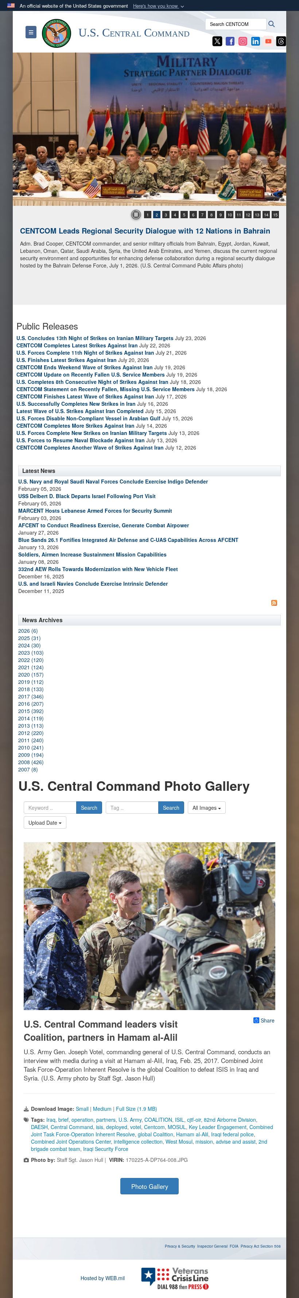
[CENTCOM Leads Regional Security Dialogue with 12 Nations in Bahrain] (149, 129)
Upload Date (43, 822)
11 (239, 214)
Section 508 (270, 1246)
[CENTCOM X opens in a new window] (217, 40)
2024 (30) (29, 645)
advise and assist (236, 1141)
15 (275, 214)
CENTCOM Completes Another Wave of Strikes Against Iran (90, 447)
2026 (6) (28, 630)
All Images (205, 807)
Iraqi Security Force (105, 1148)
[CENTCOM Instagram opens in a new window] (243, 40)
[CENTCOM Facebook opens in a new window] (230, 40)
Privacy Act (250, 1246)
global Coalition (155, 1134)
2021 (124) (31, 667)
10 (230, 214)
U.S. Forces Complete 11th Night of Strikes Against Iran (85, 352)
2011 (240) (31, 740)
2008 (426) (31, 762)
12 (248, 214)
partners (106, 1119)
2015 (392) (31, 711)
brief (63, 1119)
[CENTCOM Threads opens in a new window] (281, 40)
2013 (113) (31, 725)
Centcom (154, 1127)
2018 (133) (31, 689)
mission (204, 1141)
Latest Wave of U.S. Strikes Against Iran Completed (80, 411)
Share (268, 1020)
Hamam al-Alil (192, 1134)
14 (266, 214)
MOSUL (177, 1127)
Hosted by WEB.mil (103, 1278)
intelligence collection (138, 1141)
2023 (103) (31, 652)
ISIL (179, 1119)
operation (82, 1119)
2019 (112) (31, 681)
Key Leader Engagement (217, 1127)
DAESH (39, 1127)
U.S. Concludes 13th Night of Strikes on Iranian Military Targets (95, 338)
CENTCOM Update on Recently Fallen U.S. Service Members (90, 374)
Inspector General (212, 1246)
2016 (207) (31, 703)
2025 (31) (29, 638)
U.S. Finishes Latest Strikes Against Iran (66, 359)
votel (135, 1127)
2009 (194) (31, 754)
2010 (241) (31, 747)
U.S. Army (130, 1119)
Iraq (50, 1119)
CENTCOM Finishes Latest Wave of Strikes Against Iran (85, 396)
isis (99, 1127)
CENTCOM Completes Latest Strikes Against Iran (77, 345)
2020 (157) (31, 674)
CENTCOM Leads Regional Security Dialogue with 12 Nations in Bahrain (145, 230)
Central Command (72, 1127)
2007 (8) (28, 769)
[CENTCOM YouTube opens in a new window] (268, 40)
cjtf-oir (194, 1119)
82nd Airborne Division (230, 1119)
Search (89, 807)
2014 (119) (31, 718)
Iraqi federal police (232, 1134)
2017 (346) (31, 696)
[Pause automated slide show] (136, 214)
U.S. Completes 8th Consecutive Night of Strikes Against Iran (92, 381)
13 (257, 214)
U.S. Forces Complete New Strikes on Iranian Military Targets (91, 432)
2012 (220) (31, 732)
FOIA (234, 1246)
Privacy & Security (180, 1246)
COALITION (158, 1119)
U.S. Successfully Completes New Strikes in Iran (76, 403)
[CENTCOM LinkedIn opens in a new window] (255, 40)
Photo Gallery (149, 1186)
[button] (159, 6)
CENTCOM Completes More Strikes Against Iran (75, 425)
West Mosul (179, 1141)
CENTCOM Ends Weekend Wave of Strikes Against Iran (84, 367)
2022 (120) (31, 659)
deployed (116, 1127)
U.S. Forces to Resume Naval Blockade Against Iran (80, 440)
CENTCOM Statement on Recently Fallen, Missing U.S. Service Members (105, 389)
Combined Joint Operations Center (71, 1141)
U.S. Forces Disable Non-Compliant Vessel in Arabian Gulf (88, 418)
